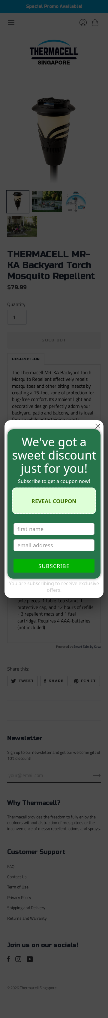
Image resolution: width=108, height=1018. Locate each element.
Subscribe (54, 566)
